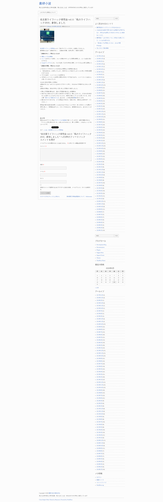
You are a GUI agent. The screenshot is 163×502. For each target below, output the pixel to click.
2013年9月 (99, 119)
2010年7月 (99, 214)
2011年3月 (99, 193)
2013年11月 (100, 114)
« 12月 (97, 287)
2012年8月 (99, 153)
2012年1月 (99, 167)
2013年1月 (99, 140)
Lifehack (49, 26)
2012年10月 (100, 148)
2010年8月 (99, 212)
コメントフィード (101, 482)
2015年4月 (99, 74)
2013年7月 (99, 124)
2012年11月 (100, 146)
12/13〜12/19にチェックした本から (50, 196)
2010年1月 (99, 230)
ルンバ (43, 58)
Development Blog (101, 244)
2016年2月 (99, 61)
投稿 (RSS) (57, 493)
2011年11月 (100, 172)
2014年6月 (99, 95)
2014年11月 (100, 82)
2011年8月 (99, 180)
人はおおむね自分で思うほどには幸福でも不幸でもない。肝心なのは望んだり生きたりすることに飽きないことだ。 (111, 32)
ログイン (99, 477)
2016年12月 (100, 58)
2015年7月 (99, 72)
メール (42, 171)
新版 (74, 97)
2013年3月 (99, 135)
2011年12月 (100, 169)
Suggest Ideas (100, 252)
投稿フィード (100, 480)
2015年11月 (100, 66)
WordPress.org (100, 485)
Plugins (98, 250)
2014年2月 (99, 106)
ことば (45, 130)
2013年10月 (100, 116)
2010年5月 (99, 219)
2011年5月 (99, 188)
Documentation (101, 247)
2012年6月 (99, 159)
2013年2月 (99, 138)
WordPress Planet (101, 260)
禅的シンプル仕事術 (47, 56)
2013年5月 (99, 130)
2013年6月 (99, 127)
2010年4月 (99, 222)
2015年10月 (100, 69)
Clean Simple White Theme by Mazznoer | (50, 499)
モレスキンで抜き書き (103, 48)
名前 (42, 164)
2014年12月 (100, 79)
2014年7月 (99, 93)
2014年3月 (99, 103)
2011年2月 (99, 196)
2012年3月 (99, 161)
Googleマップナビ (46, 62)
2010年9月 (99, 209)
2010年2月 (99, 227)
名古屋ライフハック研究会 (47, 48)
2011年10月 (100, 175)
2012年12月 (100, 143)
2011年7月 (99, 182)
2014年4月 (99, 101)
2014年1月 (99, 109)
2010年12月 (100, 201)
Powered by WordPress (66, 499)
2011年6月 (99, 185)
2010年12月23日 (56, 26)
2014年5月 (99, 98)
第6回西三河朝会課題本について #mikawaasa (79, 196)
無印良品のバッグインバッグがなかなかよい (109, 27)
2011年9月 (99, 177)
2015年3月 (99, 77)
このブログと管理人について (48, 12)
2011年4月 (99, 190)
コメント (43, 146)
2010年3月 (99, 225)
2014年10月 (100, 85)
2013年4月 (99, 132)
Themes (99, 258)
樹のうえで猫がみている (52, 97)
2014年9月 (99, 87)
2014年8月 (99, 90)
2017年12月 (100, 56)
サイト (42, 178)
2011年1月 (99, 198)
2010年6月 (99, 217)
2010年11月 (100, 204)
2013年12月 (100, 111)
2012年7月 (99, 156)
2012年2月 (99, 164)
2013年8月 (99, 122)
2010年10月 (100, 206)
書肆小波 (45, 3)
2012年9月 (99, 151)
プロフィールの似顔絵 (60, 120)
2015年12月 (100, 64)
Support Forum (100, 255)
